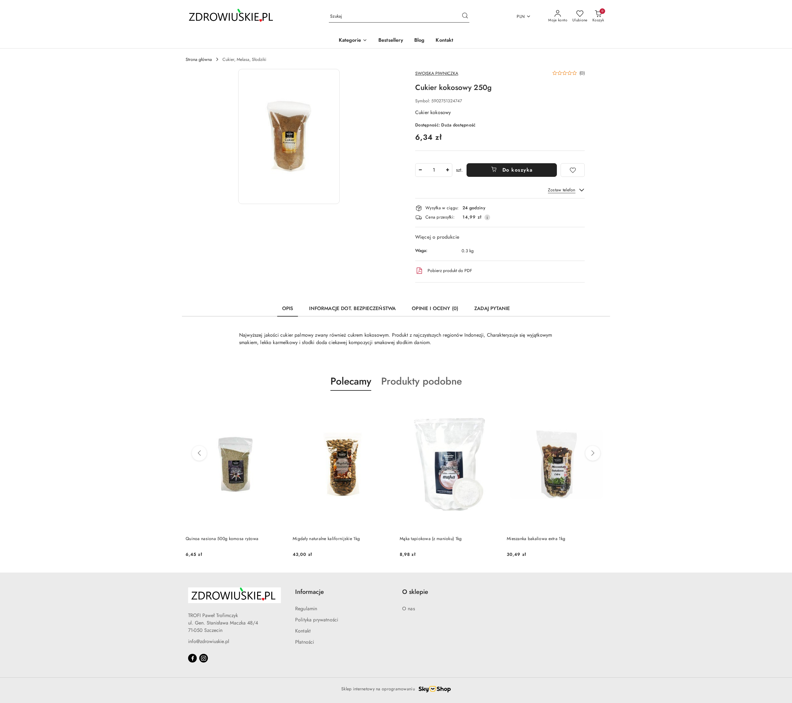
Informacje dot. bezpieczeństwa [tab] (352, 308)
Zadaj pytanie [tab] (492, 308)
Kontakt (303, 630)
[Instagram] (203, 658)
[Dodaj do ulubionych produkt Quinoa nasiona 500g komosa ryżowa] (278, 405)
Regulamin (306, 608)
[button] (353, 41)
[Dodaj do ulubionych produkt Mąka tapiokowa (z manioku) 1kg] (492, 405)
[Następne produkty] (592, 453)
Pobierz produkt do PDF (450, 270)
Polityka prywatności (316, 619)
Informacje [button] (309, 591)
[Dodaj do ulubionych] (573, 170)
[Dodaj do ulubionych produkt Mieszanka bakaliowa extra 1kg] (599, 405)
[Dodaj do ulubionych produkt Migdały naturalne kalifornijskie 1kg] (385, 405)
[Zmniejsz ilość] (420, 170)
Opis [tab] (287, 308)
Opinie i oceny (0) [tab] (435, 308)
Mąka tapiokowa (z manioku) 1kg (431, 538)
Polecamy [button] (350, 381)
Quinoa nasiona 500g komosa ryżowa (222, 538)
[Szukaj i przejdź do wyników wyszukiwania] (465, 16)
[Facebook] (192, 658)
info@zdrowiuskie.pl (208, 641)
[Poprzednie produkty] (199, 453)
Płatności (304, 641)
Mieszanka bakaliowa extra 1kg (536, 538)
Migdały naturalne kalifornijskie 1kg (326, 538)
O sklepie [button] (415, 591)
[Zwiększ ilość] (447, 170)
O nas (408, 608)
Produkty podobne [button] (421, 381)
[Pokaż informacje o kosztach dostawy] (487, 217)
